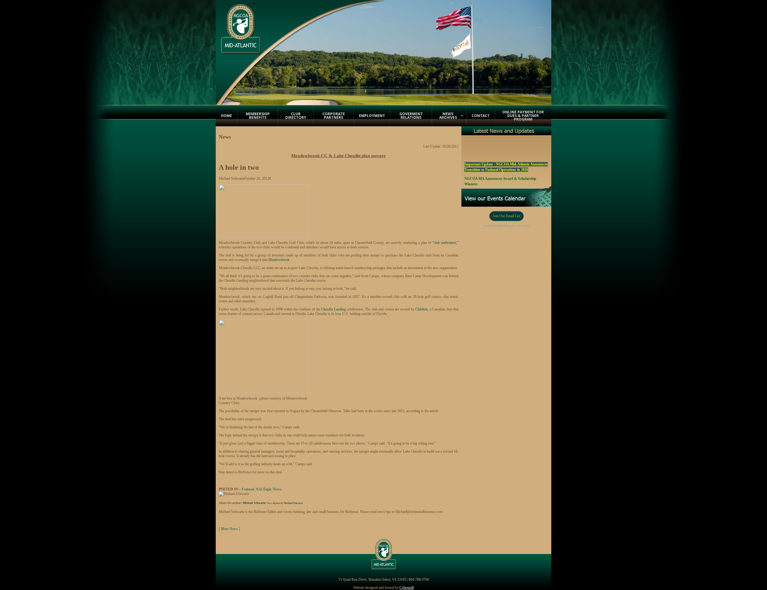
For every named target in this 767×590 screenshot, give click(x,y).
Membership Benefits (258, 115)
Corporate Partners (333, 115)
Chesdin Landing (333, 309)
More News (229, 529)
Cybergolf (406, 588)
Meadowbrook (278, 260)
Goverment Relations (411, 115)
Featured (248, 489)
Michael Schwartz (254, 503)
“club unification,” (445, 243)
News (277, 489)
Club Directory (295, 115)
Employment (372, 115)
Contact (481, 115)
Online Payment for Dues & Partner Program (523, 115)
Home (226, 115)
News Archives (448, 115)
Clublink (421, 309)
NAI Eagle (263, 489)
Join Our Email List (506, 216)
